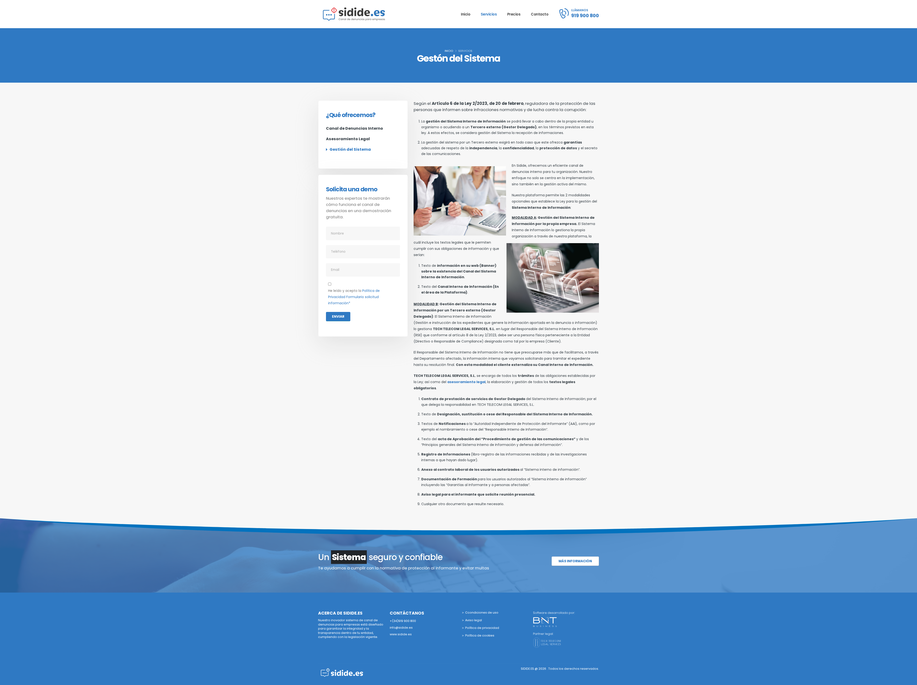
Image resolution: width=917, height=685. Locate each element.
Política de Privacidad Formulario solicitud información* (354, 296)
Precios (514, 14)
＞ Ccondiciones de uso (479, 612)
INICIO (449, 51)
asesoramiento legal (466, 382)
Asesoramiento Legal (348, 139)
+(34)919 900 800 (403, 621)
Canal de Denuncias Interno (354, 128)
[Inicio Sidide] (354, 14)
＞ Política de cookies (477, 635)
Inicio (465, 14)
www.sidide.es (401, 634)
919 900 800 (585, 15)
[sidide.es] (342, 672)
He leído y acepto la (354, 296)
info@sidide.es (401, 628)
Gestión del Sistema (350, 149)
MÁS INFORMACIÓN (575, 561)
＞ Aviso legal (471, 620)
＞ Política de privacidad (480, 628)
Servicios (489, 14)
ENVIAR (338, 316)
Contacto (539, 14)
